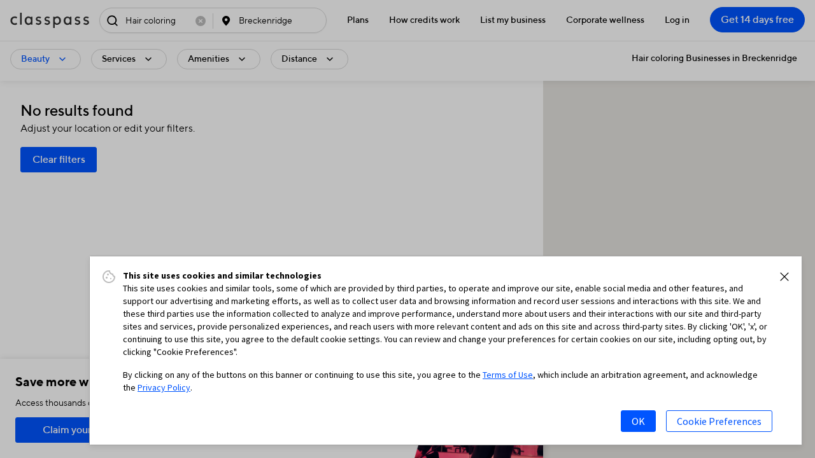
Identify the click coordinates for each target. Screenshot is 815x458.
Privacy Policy (164, 387)
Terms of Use (508, 374)
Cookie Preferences (719, 421)
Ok (638, 421)
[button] (784, 276)
